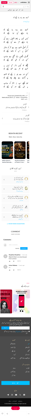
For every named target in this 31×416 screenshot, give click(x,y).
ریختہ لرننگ (27, 371)
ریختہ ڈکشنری (13, 371)
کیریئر (14, 354)
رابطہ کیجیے (14, 351)
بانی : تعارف (13, 347)
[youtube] (16, 394)
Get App (4, 2)
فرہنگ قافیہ (27, 347)
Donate (10, 2)
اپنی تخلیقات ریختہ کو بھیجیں (25, 358)
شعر (19, 10)
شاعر (22, 10)
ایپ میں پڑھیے (15, 408)
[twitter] (20, 394)
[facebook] (24, 394)
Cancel (17, 248)
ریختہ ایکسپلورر (13, 358)
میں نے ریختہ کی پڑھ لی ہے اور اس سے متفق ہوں (16, 332)
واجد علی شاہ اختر (26, 21)
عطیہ (29, 343)
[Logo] (23, 3)
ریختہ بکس (14, 375)
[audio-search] (3, 6)
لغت (17, 10)
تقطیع (29, 351)
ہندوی (14, 368)
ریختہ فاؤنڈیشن (13, 343)
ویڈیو (14, 10)
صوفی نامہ (28, 368)
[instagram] (12, 394)
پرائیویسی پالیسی (18, 331)
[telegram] (8, 394)
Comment (24, 248)
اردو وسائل (27, 354)
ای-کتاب (10, 10)
